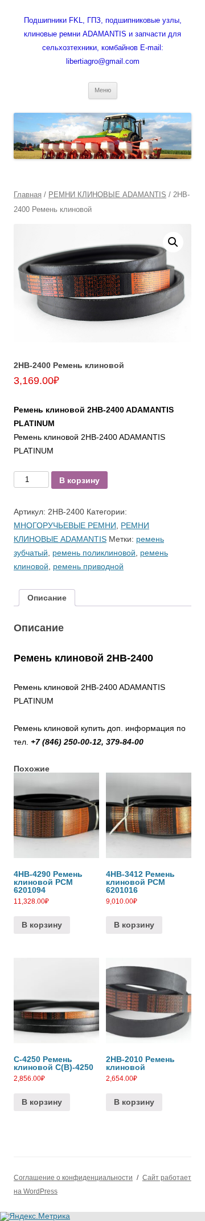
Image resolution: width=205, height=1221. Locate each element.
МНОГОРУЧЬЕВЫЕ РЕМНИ (65, 525)
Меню (103, 90)
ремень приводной (88, 566)
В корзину (79, 480)
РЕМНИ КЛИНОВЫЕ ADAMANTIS (107, 194)
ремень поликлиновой (94, 552)
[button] (173, 242)
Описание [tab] (47, 597)
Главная (28, 194)
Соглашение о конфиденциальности (73, 1178)
